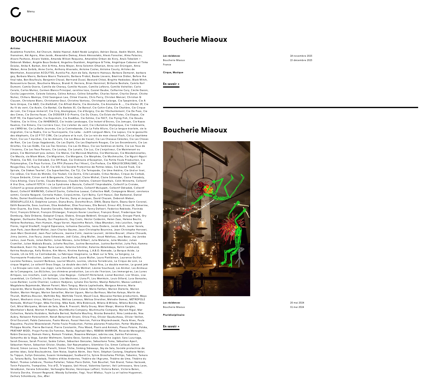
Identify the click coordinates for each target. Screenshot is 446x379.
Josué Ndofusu (106, 236)
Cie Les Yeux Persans (37, 149)
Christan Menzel (115, 97)
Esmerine (142, 205)
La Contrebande (45, 254)
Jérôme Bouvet (115, 233)
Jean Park (16, 229)
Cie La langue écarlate (124, 128)
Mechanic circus (31, 299)
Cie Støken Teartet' (33, 170)
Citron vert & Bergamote (48, 177)
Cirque (167, 72)
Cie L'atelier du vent (75, 125)
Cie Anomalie (90, 104)
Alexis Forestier (112, 55)
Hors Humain (44, 222)
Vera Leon (140, 365)
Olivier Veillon (134, 316)
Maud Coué (91, 295)
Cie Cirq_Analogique (62, 111)
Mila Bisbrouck (86, 302)
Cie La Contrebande (70, 128)
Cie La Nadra (33, 132)
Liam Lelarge (49, 275)
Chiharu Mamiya (30, 97)
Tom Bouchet (100, 362)
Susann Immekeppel (60, 355)
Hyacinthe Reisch (82, 222)
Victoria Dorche (20, 372)
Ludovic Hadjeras (61, 282)
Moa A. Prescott (69, 306)
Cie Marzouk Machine (84, 152)
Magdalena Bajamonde (25, 285)
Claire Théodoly (134, 177)
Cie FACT (101, 118)
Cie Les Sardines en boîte (107, 146)
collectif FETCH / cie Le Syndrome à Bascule (54, 184)
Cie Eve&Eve (71, 118)
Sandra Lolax (90, 337)
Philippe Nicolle (20, 327)
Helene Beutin (132, 219)
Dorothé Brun (84, 201)
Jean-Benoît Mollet (36, 229)
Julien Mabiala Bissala (37, 243)
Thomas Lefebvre (31, 362)
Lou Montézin (100, 278)
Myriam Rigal (127, 309)
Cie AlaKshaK (49, 104)
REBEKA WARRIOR (105, 330)
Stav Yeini (93, 351)
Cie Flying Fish (118, 118)
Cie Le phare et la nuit (68, 135)
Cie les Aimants (52, 139)
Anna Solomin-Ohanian (90, 65)
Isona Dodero (100, 226)
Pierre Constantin (65, 327)
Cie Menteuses (109, 152)
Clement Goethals (102, 180)
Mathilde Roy (52, 295)
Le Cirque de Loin (125, 261)
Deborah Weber (123, 198)
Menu (31, 11)
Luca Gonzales (137, 278)
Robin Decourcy (20, 334)
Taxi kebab (40, 358)
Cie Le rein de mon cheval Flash (104, 135)
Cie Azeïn (35, 107)
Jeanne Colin (73, 233)
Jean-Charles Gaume (63, 229)
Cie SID (55, 166)
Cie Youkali (60, 173)
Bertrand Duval (76, 79)
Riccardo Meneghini (132, 330)
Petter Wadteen (132, 323)
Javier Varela (135, 226)
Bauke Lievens (101, 76)
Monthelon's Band (21, 309)
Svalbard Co (82, 355)
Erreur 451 (114, 205)
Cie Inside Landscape (73, 121)
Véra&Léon (17, 369)
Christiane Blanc (32, 100)
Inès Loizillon (124, 222)
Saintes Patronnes (126, 334)
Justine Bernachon (87, 243)
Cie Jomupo (123, 121)
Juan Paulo (27, 240)
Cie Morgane (74, 156)
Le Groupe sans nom (26, 268)
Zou (40, 376)
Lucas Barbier (19, 282)
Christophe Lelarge (104, 100)
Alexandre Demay (66, 55)
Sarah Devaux (19, 341)
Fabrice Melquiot (75, 208)
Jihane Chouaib (136, 233)
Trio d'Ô (53, 365)
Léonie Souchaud (103, 268)
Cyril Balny (88, 194)
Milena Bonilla (128, 302)
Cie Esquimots (52, 118)
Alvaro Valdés (40, 58)
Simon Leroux (29, 348)
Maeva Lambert (131, 282)
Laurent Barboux (44, 261)
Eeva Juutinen (41, 205)
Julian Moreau (63, 240)
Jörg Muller (87, 236)
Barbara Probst (80, 76)
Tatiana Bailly (23, 358)
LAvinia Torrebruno (100, 261)
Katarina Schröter (76, 247)
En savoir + (171, 84)
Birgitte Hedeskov (119, 79)
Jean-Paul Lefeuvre (51, 233)
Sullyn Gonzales (35, 355)
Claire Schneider (111, 177)
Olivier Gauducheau (110, 316)
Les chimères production (67, 271)
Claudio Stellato (79, 180)
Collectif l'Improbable (97, 184)
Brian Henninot (95, 83)
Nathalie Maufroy (81, 313)
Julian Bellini (44, 240)
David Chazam (102, 198)
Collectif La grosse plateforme (29, 187)
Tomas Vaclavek (135, 362)
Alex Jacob (46, 55)
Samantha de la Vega (23, 337)
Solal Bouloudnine (40, 351)
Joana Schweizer (53, 236)
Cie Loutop (59, 149)
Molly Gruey (89, 306)
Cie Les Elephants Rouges (92, 142)
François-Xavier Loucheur (83, 212)
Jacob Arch (118, 226)
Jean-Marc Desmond (23, 233)
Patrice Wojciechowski (105, 320)
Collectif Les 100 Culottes (67, 187)
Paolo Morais (61, 320)
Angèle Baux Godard (46, 62)
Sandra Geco (72, 337)
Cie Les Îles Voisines (54, 146)
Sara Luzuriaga (131, 337)
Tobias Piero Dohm (78, 362)
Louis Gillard (119, 278)
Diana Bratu (66, 201)
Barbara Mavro (26, 76)
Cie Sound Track (124, 166)
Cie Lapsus (119, 132)
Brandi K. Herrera (73, 83)
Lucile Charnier (39, 282)
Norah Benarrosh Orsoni (65, 316)
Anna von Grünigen (119, 65)
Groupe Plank (131, 215)
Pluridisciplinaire (173, 314)
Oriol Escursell (19, 320)
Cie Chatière (122, 107)
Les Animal (123, 268)
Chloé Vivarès (78, 97)
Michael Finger (32, 302)
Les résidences (171, 55)
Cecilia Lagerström (22, 93)
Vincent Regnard (43, 372)
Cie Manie (62, 152)
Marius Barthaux (95, 292)
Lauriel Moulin (66, 261)
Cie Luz (88, 149)
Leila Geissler (63, 268)
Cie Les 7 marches (30, 139)
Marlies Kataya (116, 292)
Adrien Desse (108, 51)
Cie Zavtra (74, 173)
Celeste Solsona (46, 93)
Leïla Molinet (82, 268)
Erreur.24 (128, 205)
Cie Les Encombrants (123, 142)
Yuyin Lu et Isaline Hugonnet (123, 372)
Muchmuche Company (103, 309)
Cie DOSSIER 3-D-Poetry (63, 114)
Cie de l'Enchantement (110, 111)
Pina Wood (85, 327)
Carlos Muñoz (29, 90)
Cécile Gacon (139, 90)
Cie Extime (87, 118)
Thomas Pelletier (54, 362)
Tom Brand (117, 362)
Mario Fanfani (98, 288)
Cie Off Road (59, 159)
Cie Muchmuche (113, 156)
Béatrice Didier (121, 76)
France (167, 64)
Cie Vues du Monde (38, 173)
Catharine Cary (119, 90)
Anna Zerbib (29, 69)
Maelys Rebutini (109, 282)
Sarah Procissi (38, 341)
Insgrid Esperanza (52, 226)
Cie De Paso (133, 111)
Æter (47, 376)
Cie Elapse (132, 114)
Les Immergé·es (122, 271)
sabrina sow (105, 334)
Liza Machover (69, 278)
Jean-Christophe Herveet (130, 229)
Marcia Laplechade (91, 285)
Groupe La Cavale (109, 215)
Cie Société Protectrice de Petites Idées (87, 166)
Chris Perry (96, 97)
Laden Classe (51, 257)
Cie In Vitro (29, 121)
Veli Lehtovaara (122, 365)
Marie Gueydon (35, 288)
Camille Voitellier (121, 86)
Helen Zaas (114, 219)
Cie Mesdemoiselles (132, 152)
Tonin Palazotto (20, 365)
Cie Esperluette (32, 118)
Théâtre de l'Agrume (95, 358)
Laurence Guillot (130, 257)
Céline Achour (67, 93)
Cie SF (45, 166)
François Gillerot (28, 212)
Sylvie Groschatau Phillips (108, 355)
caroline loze (81, 90)
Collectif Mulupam (96, 187)
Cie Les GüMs (30, 146)
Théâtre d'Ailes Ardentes (64, 358)
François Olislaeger (53, 212)
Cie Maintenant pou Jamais (37, 152)
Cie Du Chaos (89, 114)
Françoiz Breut (110, 212)
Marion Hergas (30, 292)
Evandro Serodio (52, 208)
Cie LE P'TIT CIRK (41, 135)
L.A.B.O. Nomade (101, 250)
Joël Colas (72, 236)
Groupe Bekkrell (86, 215)
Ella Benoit (99, 205)
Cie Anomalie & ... (112, 104)
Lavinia (81, 261)
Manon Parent (51, 285)
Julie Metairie (100, 240)
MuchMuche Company (73, 309)
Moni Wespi (105, 306)
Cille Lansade (91, 173)
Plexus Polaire (128, 327)
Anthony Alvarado (66, 69)
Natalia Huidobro (36, 313)
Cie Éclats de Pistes (111, 114)
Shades (61, 344)
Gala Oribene (33, 215)
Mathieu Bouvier (31, 295)
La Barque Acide (124, 250)
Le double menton (117, 264)
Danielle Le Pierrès (57, 198)
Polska (143, 327)
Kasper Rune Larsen (51, 247)
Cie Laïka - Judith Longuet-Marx (89, 132)
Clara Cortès (36, 180)
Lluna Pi (85, 278)
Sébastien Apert (127, 341)
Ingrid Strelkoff (29, 226)
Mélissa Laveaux (72, 299)
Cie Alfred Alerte (69, 104)
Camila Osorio (31, 86)
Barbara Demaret (123, 72)
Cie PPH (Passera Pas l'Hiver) (70, 163)
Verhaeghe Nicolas (63, 369)
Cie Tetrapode (91, 170)
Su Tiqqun (17, 355)
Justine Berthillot (111, 243)
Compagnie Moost (123, 191)
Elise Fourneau (81, 205)
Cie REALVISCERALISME (122, 163)
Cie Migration (55, 156)
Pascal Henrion (80, 320)
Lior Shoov (132, 275)
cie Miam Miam (35, 156)
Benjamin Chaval (53, 79)
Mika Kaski (68, 302)
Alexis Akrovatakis (90, 55)
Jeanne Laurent (93, 233)
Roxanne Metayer (86, 334)
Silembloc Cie (100, 344)
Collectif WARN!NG (32, 191)
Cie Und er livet (134, 170)
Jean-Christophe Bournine (95, 229)
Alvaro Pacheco (20, 58)
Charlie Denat (128, 93)
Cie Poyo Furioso (39, 163)
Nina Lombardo (127, 313)
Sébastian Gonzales (79, 341)
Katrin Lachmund (128, 247)
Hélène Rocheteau (22, 222)
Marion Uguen (74, 292)
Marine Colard (78, 288)
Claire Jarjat (73, 177)
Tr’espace (66, 365)
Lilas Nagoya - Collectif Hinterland (81, 275)
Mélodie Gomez (117, 299)
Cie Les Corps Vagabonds (38, 142)
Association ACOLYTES (40, 72)
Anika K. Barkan (31, 65)
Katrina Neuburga (21, 250)
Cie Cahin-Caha (102, 107)
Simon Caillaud (120, 344)
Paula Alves (128, 320)
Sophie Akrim (76, 351)
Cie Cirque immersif (35, 111)
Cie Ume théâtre (112, 170)
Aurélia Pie (63, 72)
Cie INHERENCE (48, 121)
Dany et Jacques (81, 198)
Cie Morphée (92, 156)
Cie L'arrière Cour (48, 125)
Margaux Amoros (116, 285)
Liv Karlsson (50, 278)
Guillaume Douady (34, 219)
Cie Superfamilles (58, 170)
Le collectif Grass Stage (46, 264)
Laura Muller (87, 257)
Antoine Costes (89, 69)
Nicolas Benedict (104, 313)
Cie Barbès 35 (67, 107)
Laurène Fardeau (21, 261)
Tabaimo (131, 355)
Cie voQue (17, 173)
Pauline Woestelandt (37, 323)
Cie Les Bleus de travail (79, 139)
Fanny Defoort (97, 208)
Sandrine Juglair (110, 337)
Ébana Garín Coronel (133, 201)
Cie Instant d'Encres (101, 121)
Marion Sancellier (52, 292)
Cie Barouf (84, 107)
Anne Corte (45, 69)
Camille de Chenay (54, 86)
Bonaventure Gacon (23, 83)
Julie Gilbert (82, 240)
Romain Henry (41, 334)
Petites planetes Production (102, 323)
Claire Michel (90, 177)
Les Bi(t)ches (42, 271)
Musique (178, 72)
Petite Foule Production (67, 323)
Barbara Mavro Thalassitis (53, 76)
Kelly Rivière (43, 250)
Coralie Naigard (30, 194)
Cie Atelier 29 (134, 104)
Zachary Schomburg (23, 376)
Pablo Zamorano (40, 320)
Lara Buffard (69, 257)
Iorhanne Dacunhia (78, 226)
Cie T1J (75, 170)
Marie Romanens (57, 288)
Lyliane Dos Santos (86, 282)
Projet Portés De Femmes (48, 330)
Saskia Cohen (57, 341)
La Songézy (122, 254)
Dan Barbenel (123, 194)
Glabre (69, 215)
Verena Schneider (37, 369)
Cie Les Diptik (65, 142)
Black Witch (139, 79)
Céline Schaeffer (88, 93)
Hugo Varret (62, 222)
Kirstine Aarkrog (78, 250)
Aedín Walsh (127, 51)
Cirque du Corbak (132, 173)
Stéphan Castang (112, 351)
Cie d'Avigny (86, 111)
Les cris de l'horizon (98, 271)
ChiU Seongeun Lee (55, 97)
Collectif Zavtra (55, 191)
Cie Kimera (29, 125)
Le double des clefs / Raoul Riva (82, 264)
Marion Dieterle (118, 288)
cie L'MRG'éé (18, 128)
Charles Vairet (109, 93)
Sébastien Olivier (44, 344)
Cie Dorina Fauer (35, 114)
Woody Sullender (66, 372)
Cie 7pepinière (127, 100)
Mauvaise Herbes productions (119, 295)
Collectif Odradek (121, 187)
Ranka (70, 330)
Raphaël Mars (84, 330)
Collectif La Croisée (125, 184)
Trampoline (39, 365)
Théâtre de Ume (120, 358)
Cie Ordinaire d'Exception (85, 159)
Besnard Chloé (96, 79)
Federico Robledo (118, 208)
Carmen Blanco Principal (55, 90)
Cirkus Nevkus (110, 173)
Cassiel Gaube (100, 90)
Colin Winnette (124, 180)
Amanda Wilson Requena (67, 58)
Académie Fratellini (22, 51)
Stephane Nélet (134, 351)
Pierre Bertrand (43, 327)
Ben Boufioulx (32, 79)
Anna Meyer (66, 65)
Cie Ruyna (33, 166)
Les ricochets (31, 275)
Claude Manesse (56, 180)
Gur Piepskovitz (58, 219)
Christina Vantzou (79, 100)
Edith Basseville (20, 205)
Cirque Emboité (20, 177)
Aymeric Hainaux (100, 72)
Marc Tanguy (69, 285)
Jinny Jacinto (18, 236)
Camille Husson (77, 86)
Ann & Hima (49, 65)
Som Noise (60, 351)
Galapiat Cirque (53, 215)
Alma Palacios (133, 55)
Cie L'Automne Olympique (106, 125)
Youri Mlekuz (95, 372)
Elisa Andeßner (61, 205)
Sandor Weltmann (50, 337)
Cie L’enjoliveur (105, 149)
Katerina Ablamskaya (102, 247)
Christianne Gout (55, 100)
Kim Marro (59, 250)
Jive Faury (35, 236)
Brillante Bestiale (118, 83)
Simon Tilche (67, 348)
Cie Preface (98, 163)
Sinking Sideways (87, 348)
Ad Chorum (44, 51)
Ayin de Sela (79, 72)
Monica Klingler (125, 306)
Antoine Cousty (110, 69)
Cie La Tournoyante (55, 132)
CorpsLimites (72, 194)
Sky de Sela (107, 348)
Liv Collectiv (33, 278)
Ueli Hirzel (80, 365)
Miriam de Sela (48, 306)
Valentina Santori (99, 365)
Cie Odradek (41, 159)
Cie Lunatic (75, 149)
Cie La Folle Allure (96, 128)
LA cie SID (27, 254)
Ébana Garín (110, 201)
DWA (97, 201)
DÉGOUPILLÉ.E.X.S (22, 201)
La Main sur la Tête (101, 254)
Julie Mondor (119, 240)
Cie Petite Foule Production (121, 159)
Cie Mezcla (17, 156)
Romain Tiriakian (62, 334)
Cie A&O (33, 104)
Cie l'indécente (134, 125)
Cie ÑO (26, 159)
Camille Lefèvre (99, 86)
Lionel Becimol (114, 275)
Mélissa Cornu (51, 299)
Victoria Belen (110, 369)
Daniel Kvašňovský (31, 198)
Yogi (82, 372)
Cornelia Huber (52, 194)
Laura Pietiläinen (107, 257)
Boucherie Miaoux (48, 83)
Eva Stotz (34, 208)
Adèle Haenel (62, 51)
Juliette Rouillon (63, 243)
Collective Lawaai (78, 191)
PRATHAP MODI (20, 330)
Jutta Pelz (130, 243)
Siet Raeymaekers (78, 344)
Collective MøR (100, 191)
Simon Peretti (48, 348)
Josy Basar (124, 236)
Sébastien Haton (20, 344)
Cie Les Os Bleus (78, 146)
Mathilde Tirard (72, 295)
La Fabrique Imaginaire (73, 254)
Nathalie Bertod (59, 313)
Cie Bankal (50, 107)
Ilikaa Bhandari (104, 222)
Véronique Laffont (88, 369)
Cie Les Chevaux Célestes (112, 139)
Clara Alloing (18, 180)
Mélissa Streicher (95, 299)
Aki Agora (31, 55)
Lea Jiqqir (47, 268)
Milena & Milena (107, 302)
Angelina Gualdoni (73, 62)
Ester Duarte (18, 208)
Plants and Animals (106, 327)
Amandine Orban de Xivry (101, 58)
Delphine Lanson (46, 201)
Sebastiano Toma (104, 341)
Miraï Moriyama (27, 306)
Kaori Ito (31, 247)
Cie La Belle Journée (42, 128)
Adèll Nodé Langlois (85, 51)
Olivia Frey (89, 316)
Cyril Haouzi (105, 194)
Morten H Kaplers (46, 309)
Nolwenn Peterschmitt (34, 316)
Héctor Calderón (94, 219)
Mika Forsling (52, 302)
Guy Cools (76, 219)
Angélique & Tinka (98, 62)
